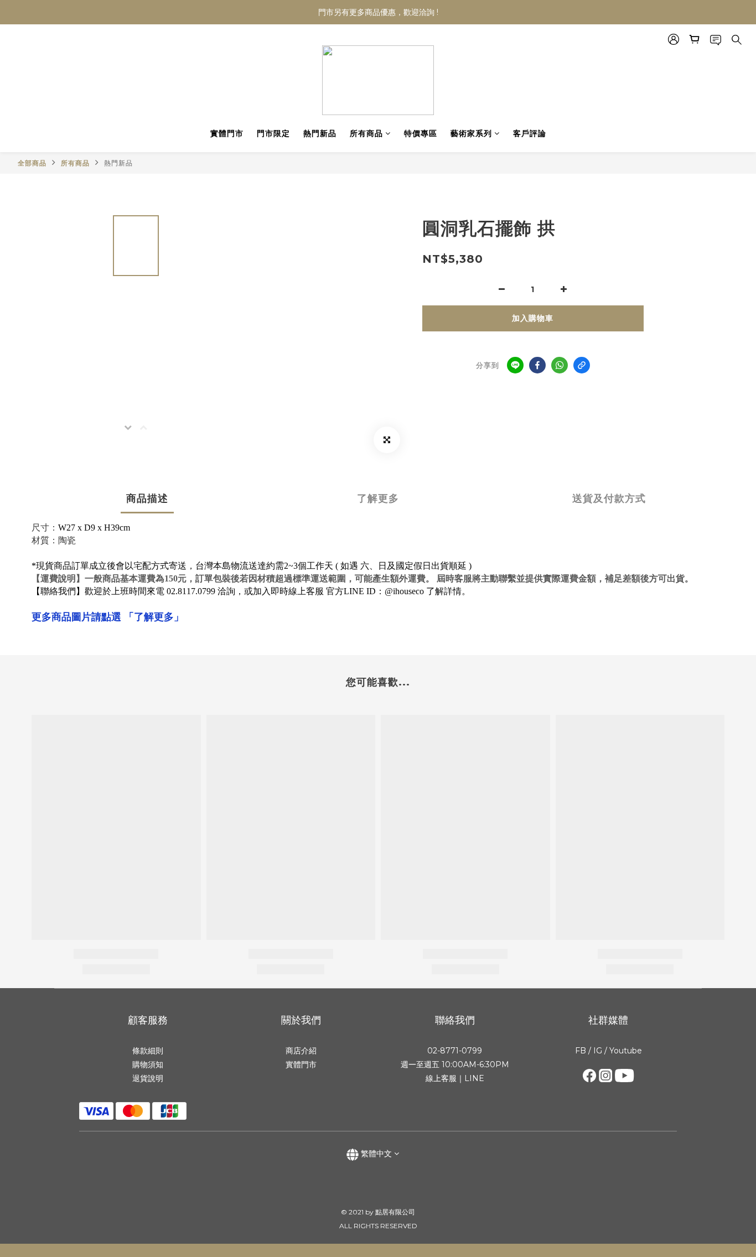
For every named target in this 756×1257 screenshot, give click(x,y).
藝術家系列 (471, 133)
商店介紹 (301, 1051)
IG (596, 1051)
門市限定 (273, 133)
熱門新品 (319, 133)
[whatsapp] (559, 365)
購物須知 (147, 1064)
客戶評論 (529, 133)
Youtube (625, 1051)
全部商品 (32, 163)
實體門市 (227, 133)
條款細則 (147, 1051)
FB (580, 1051)
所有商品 (366, 133)
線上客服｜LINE (455, 1078)
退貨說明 (147, 1078)
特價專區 (420, 133)
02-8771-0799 (454, 1051)
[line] (515, 365)
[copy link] (581, 365)
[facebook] (537, 365)
